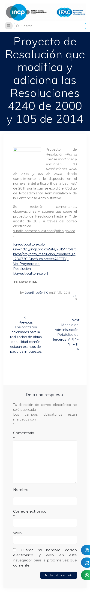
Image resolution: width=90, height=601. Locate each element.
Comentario (23, 435)
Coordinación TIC (36, 292)
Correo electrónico (29, 514)
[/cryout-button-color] (30, 273)
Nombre (20, 492)
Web (17, 533)
